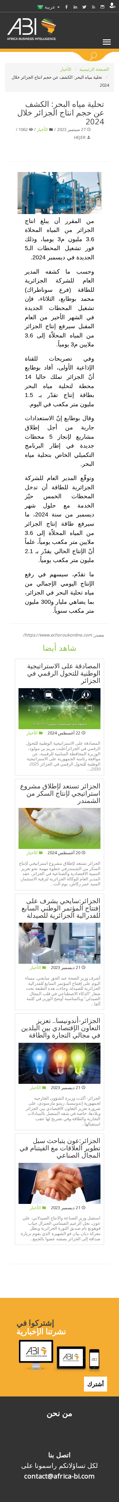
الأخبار (66, 69)
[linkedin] (75, 7)
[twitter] (84, 7)
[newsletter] (102, 7)
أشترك (95, 1384)
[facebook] (66, 7)
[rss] (93, 7)
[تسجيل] (112, 5)
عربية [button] (50, 7)
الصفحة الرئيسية (94, 69)
